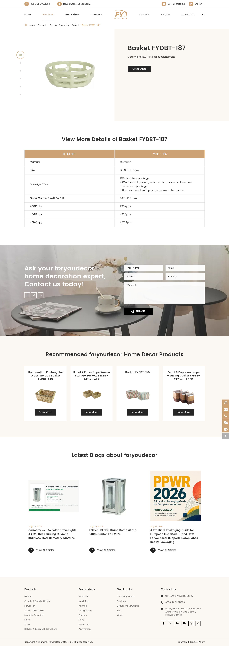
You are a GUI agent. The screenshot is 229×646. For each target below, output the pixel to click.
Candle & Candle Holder (37, 601)
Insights (165, 14)
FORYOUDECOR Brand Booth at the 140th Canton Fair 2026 (112, 532)
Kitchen (83, 606)
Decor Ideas (72, 14)
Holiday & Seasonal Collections (40, 629)
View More (45, 412)
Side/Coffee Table (34, 610)
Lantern (28, 596)
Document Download (128, 606)
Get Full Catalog (176, 4)
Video (120, 615)
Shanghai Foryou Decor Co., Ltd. (54, 642)
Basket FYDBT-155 (137, 372)
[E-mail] (225, 409)
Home (27, 14)
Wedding (84, 601)
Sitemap (182, 642)
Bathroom (84, 624)
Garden (83, 615)
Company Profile (125, 596)
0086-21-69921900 (40, 4)
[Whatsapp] (225, 403)
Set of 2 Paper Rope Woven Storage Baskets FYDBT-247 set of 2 (91, 376)
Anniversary (85, 629)
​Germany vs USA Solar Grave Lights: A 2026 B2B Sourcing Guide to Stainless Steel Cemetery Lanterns (52, 534)
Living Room (85, 610)
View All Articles (45, 550)
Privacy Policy (197, 642)
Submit (141, 311)
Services (121, 601)
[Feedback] (225, 429)
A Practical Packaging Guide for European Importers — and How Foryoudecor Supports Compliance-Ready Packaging (175, 536)
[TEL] (225, 416)
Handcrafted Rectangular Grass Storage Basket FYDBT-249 (45, 376)
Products (48, 14)
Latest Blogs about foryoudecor (114, 455)
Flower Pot (29, 606)
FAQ (119, 610)
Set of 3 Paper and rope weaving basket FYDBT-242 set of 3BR (183, 376)
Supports (144, 14)
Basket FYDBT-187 (91, 25)
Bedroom (84, 596)
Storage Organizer (59, 25)
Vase (27, 624)
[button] (20, 55)
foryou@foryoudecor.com (77, 4)
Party (81, 620)
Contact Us (188, 14)
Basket (75, 25)
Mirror (27, 620)
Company (97, 14)
